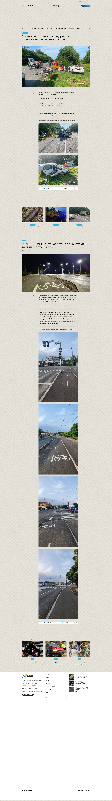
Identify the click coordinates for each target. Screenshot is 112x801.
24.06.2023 (24, 42)
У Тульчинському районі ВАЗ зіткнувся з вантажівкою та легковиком (79, 227)
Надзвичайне (71, 28)
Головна (24, 1)
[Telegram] (30, 6)
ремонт (57, 632)
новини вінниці (51, 632)
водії (45, 197)
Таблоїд (79, 28)
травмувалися (67, 197)
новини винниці (54, 197)
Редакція (29, 42)
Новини (34, 28)
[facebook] (23, 6)
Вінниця (40, 197)
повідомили (45, 98)
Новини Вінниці (27, 790)
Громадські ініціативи (60, 28)
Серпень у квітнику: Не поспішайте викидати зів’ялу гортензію (82, 676)
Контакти (87, 1)
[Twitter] (25, 6)
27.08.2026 (30, 229)
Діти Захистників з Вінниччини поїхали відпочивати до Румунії (33, 661)
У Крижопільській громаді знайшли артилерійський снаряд (32, 227)
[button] (55, 231)
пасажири (61, 197)
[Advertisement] (56, 18)
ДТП (48, 197)
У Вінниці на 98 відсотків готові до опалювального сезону (79, 661)
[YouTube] (28, 6)
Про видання (80, 1)
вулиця (45, 632)
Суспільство (48, 28)
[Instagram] (27, 6)
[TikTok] (32, 6)
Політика (40, 28)
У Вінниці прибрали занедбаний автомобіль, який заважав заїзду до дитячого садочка (56, 661)
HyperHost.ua (33, 796)
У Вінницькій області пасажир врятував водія (56, 227)
